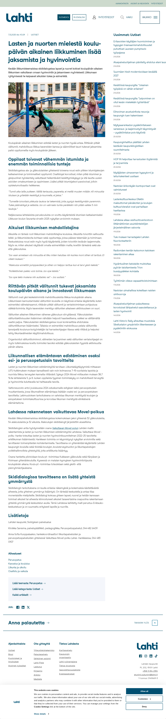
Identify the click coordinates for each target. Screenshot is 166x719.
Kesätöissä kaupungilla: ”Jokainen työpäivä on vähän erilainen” (130, 87)
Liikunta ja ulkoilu (17, 567)
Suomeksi (64, 18)
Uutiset (35, 34)
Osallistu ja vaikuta (18, 571)
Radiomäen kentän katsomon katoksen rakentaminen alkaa (134, 252)
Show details (40, 714)
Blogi (10, 654)
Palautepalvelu (41, 654)
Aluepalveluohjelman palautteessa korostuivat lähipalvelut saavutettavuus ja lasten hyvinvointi (135, 307)
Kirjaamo (38, 671)
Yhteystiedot (157, 4)
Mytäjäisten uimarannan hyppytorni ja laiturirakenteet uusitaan (133, 174)
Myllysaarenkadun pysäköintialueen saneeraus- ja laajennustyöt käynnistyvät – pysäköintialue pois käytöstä (134, 129)
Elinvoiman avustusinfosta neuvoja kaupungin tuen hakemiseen (131, 113)
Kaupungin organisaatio (65, 656)
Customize (143, 699)
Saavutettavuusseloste (69, 670)
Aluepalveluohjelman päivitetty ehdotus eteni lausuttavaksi (135, 62)
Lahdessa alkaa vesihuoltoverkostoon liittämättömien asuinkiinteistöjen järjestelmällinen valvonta (133, 224)
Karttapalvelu (65, 650)
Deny (144, 706)
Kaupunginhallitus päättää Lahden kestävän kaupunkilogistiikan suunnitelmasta (131, 146)
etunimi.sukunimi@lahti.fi (146, 674)
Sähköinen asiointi (42, 658)
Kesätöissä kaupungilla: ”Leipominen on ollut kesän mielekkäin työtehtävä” (134, 100)
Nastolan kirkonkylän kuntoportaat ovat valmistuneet (134, 188)
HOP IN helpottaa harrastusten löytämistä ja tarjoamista (135, 161)
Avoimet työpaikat (17, 665)
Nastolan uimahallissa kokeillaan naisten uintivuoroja (134, 292)
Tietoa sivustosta (67, 665)
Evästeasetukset (67, 674)
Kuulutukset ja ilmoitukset (15, 660)
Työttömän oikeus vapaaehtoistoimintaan (135, 280)
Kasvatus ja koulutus (19, 563)
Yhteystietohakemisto (44, 650)
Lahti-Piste (39, 662)
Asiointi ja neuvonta (140, 4)
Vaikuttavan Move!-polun (65, 428)
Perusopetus (14, 560)
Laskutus (38, 667)
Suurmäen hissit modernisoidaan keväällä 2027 (135, 73)
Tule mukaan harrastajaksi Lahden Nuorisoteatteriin (131, 239)
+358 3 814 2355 (150, 671)
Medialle (38, 679)
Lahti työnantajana (68, 661)
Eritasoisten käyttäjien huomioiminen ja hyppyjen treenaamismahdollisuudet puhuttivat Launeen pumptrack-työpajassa (134, 47)
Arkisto (37, 675)
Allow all (144, 691)
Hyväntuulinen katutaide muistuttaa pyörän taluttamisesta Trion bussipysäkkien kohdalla (132, 267)
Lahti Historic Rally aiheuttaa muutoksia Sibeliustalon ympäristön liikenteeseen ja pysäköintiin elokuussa (134, 325)
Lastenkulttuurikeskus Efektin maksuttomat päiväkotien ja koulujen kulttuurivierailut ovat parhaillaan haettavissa (132, 205)
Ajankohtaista (122, 4)
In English (80, 18)
